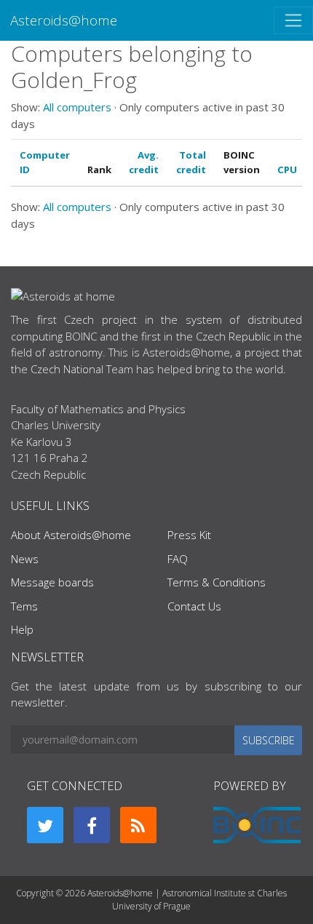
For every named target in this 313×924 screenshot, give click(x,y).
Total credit (191, 162)
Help (22, 629)
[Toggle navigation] (293, 20)
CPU (287, 169)
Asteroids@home (63, 20)
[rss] (138, 825)
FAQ (177, 558)
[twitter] (45, 825)
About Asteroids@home (71, 534)
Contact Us (194, 606)
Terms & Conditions (216, 582)
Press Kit (189, 534)
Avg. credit (144, 162)
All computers (77, 107)
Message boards (52, 582)
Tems (24, 606)
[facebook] (92, 825)
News (25, 558)
